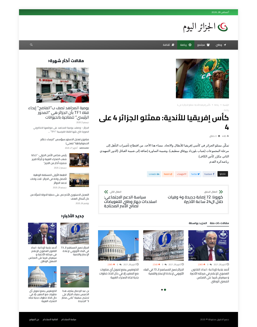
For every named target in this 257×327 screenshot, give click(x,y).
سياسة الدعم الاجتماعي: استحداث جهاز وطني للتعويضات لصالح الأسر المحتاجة (130, 199)
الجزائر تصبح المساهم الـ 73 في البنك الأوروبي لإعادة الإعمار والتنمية (163, 271)
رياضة (216, 105)
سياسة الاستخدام (69, 319)
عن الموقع (34, 319)
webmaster (84, 148)
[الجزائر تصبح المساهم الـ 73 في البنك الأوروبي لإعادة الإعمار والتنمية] (163, 245)
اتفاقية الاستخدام (50, 319)
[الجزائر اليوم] (205, 21)
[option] (208, 256)
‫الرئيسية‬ (226, 105)
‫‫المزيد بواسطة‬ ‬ (197, 224)
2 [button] (162, 289)
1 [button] (165, 290)
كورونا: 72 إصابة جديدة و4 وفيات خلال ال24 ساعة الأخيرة (195, 197)
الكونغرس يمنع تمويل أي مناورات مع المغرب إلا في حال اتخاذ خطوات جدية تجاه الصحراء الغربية (119, 273)
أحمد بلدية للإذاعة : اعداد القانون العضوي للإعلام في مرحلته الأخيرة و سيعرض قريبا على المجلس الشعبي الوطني (209, 275)
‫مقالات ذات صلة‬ (219, 224)
